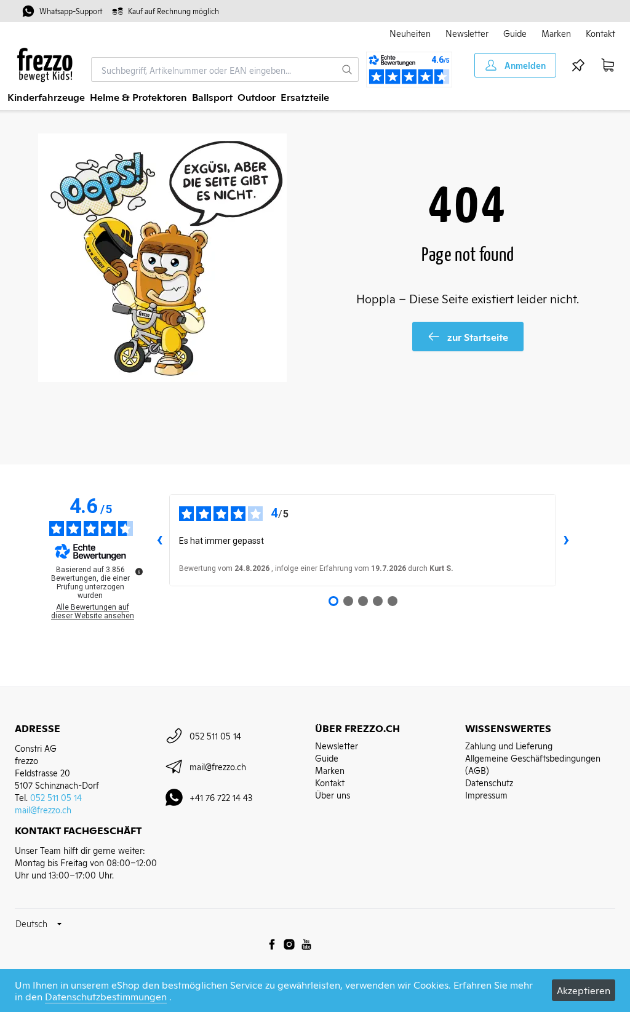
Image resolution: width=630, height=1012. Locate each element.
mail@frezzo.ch (43, 809)
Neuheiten (410, 33)
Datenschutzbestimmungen (106, 996)
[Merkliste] (578, 65)
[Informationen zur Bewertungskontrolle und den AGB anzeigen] (139, 571)
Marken (556, 33)
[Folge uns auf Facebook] (272, 944)
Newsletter (466, 33)
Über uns (332, 794)
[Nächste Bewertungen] (566, 540)
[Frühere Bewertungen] (159, 540)
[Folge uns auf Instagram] (289, 944)
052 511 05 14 (56, 797)
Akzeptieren (583, 990)
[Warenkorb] (608, 65)
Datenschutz (489, 782)
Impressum (486, 794)
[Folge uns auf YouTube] (306, 944)
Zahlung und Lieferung (508, 745)
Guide (515, 33)
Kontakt (600, 33)
